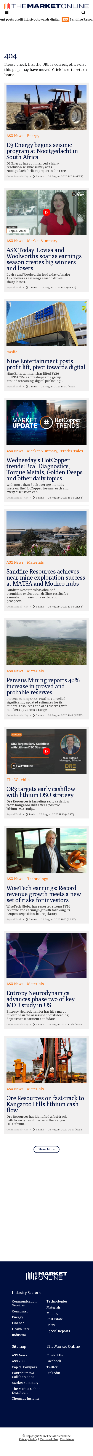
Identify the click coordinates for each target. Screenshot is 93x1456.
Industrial (19, 1335)
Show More (46, 1149)
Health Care (21, 1329)
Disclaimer (67, 1439)
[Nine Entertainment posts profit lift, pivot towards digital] (46, 345)
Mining (52, 1313)
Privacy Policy (28, 1439)
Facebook (53, 1361)
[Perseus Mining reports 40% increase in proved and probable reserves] (46, 668)
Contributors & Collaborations (23, 1375)
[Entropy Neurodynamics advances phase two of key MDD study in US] (46, 980)
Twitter (52, 1367)
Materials (53, 1307)
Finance (18, 1323)
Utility (50, 1325)
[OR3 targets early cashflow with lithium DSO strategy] (46, 772)
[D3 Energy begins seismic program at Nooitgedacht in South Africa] (46, 132)
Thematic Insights (25, 1398)
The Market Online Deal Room (26, 1391)
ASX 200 (18, 1361)
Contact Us (54, 1355)
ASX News (19, 1355)
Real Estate (54, 1319)
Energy (17, 1317)
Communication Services (24, 1303)
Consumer (20, 1311)
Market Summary (25, 1383)
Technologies (56, 1301)
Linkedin (53, 1373)
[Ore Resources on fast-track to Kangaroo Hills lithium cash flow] (46, 1085)
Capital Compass (24, 1367)
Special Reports (58, 1331)
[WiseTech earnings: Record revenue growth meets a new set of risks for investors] (46, 875)
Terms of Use (49, 1439)
